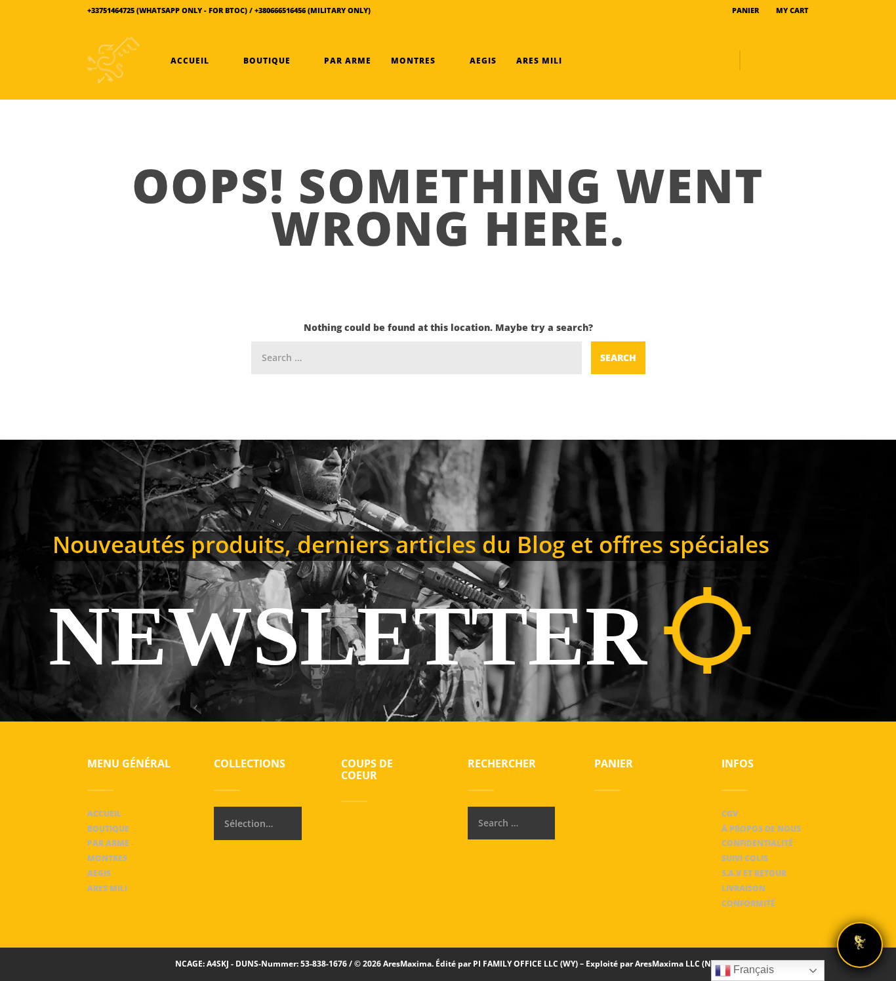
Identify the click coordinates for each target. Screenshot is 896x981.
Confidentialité (757, 843)
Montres (413, 60)
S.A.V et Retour (754, 873)
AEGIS (482, 60)
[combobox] (257, 823)
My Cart (791, 10)
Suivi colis (745, 858)
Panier (744, 10)
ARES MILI (538, 60)
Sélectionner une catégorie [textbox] (249, 823)
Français (752, 969)
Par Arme (346, 60)
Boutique (267, 60)
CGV (730, 813)
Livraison (743, 888)
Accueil (190, 60)
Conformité (748, 903)
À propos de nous (761, 828)
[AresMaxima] (113, 60)
